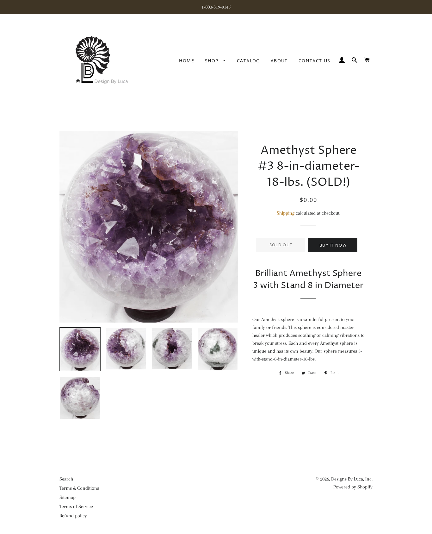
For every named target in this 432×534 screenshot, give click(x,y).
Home (186, 61)
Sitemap (67, 497)
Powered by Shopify (353, 487)
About (279, 61)
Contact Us (314, 61)
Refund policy (73, 515)
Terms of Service (76, 506)
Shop (212, 61)
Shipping (285, 213)
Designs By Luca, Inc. (352, 479)
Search (66, 479)
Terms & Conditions (79, 488)
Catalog (248, 61)
